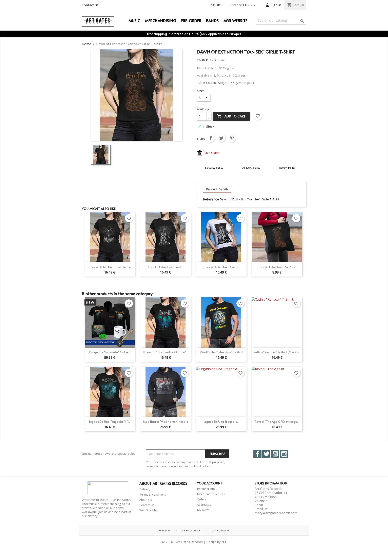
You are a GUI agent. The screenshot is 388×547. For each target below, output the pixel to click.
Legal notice (191, 530)
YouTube (275, 454)
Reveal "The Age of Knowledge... (277, 422)
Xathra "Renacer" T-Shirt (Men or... (277, 352)
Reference (211, 199)
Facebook (257, 454)
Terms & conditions (152, 494)
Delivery (144, 489)
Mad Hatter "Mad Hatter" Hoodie (165, 422)
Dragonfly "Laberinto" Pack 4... (109, 352)
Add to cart (231, 116)
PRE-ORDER (191, 20)
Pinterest (232, 138)
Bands (212, 20)
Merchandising (160, 20)
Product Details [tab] (217, 189)
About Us (145, 500)
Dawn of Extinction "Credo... (166, 267)
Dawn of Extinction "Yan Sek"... (276, 267)
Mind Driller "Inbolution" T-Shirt (221, 352)
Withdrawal (220, 530)
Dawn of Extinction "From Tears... (110, 267)
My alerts (203, 510)
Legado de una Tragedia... (221, 422)
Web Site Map (148, 510)
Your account (209, 483)
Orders (201, 499)
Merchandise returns (211, 494)
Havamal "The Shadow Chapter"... (165, 352)
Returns (165, 530)
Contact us (90, 5)
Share (211, 138)
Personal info (206, 489)
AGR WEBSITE (235, 20)
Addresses (204, 505)
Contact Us (146, 505)
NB (223, 542)
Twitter (266, 454)
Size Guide (211, 153)
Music (134, 20)
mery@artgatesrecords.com (276, 513)
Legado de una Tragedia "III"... (109, 422)
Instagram (284, 454)
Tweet (221, 138)
